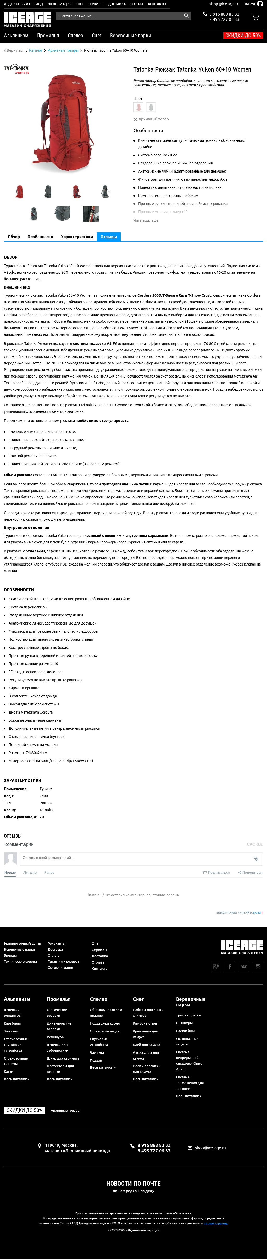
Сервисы (96, 4)
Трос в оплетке (188, 1015)
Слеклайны (185, 1031)
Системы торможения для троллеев (190, 1082)
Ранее (49, 872)
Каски (8, 1071)
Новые (10, 872)
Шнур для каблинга (63, 1058)
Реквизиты (56, 943)
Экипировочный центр (22, 943)
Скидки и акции (60, 967)
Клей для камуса (146, 1044)
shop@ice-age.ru (224, 4)
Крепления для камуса (145, 1034)
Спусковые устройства (99, 1041)
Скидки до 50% (243, 35)
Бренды (10, 955)
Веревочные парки (19, 949)
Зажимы (11, 1031)
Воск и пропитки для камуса (146, 1068)
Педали (96, 1060)
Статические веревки (57, 1012)
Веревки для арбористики (57, 1047)
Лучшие (30, 872)
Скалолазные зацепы (187, 1041)
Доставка (117, 4)
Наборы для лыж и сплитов (148, 1012)
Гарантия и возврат (63, 961)
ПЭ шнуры (184, 1023)
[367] (138, 107)
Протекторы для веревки (60, 1068)
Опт (79, 4)
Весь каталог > (16, 1079)
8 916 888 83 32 (224, 14)
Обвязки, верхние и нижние (106, 1012)
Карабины (12, 1023)
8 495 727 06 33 (224, 19)
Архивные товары (65, 1110)
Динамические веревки (59, 1026)
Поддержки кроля (105, 1023)
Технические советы (20, 961)
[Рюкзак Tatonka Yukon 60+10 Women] (19, 192)
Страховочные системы (16, 1061)
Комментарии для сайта (239, 912)
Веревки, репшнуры (12, 1012)
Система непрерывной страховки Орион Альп (190, 1060)
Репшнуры (55, 1037)
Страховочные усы (105, 1031)
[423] (151, 107)
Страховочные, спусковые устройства (16, 1044)
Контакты (157, 4)
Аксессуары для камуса (146, 1055)
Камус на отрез (145, 1023)
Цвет (138, 98)
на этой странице (216, 1223)
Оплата (137, 4)
